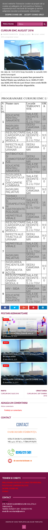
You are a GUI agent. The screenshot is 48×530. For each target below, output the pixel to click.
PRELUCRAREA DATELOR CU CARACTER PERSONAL (21, 483)
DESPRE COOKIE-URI (10, 488)
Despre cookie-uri (13, 15)
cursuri (36, 34)
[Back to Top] (24, 527)
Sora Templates (20, 522)
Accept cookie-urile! (34, 15)
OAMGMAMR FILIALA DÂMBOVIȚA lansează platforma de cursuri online (23, 355)
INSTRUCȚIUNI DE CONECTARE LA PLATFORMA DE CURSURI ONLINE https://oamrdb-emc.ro (22, 332)
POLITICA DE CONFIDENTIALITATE (15, 485)
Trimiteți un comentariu (13, 410)
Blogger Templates (35, 522)
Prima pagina (8, 24)
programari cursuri (11, 37)
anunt (6, 319)
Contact (5, 491)
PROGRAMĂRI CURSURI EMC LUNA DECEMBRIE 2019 (23, 379)
